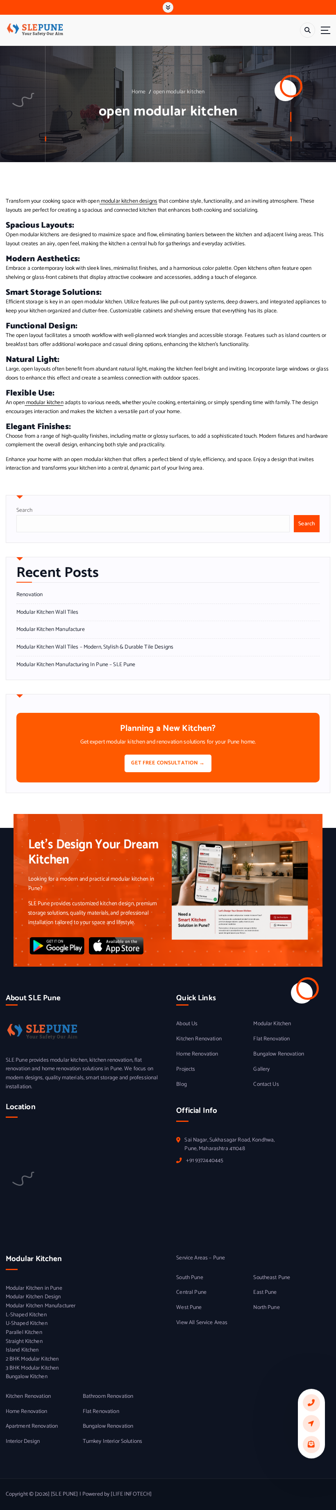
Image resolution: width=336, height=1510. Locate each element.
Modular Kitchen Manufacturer (41, 1306)
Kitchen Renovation (198, 1039)
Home (139, 91)
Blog (181, 1084)
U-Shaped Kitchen (27, 1323)
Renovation (29, 594)
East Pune (265, 1292)
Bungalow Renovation (278, 1054)
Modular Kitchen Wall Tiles (47, 612)
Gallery (261, 1069)
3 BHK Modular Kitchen (32, 1368)
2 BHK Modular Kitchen (32, 1359)
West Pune (189, 1307)
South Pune (189, 1277)
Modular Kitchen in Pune (34, 1288)
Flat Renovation (271, 1039)
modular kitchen (44, 402)
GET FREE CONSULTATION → (167, 763)
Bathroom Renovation (108, 1396)
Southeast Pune (271, 1277)
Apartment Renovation (32, 1426)
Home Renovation (197, 1054)
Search (24, 510)
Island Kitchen (22, 1350)
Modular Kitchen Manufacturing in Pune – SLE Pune (76, 664)
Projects (185, 1069)
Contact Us (266, 1084)
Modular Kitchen (272, 1023)
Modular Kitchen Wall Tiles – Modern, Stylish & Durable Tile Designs (94, 647)
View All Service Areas (201, 1322)
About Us (187, 1023)
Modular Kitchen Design (33, 1297)
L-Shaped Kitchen (26, 1315)
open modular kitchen (179, 91)
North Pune (266, 1307)
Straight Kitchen (24, 1341)
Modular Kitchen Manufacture (50, 629)
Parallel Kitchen (24, 1332)
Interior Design (23, 1441)
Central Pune (191, 1292)
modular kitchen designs (128, 201)
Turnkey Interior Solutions (113, 1441)
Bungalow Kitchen (27, 1376)
